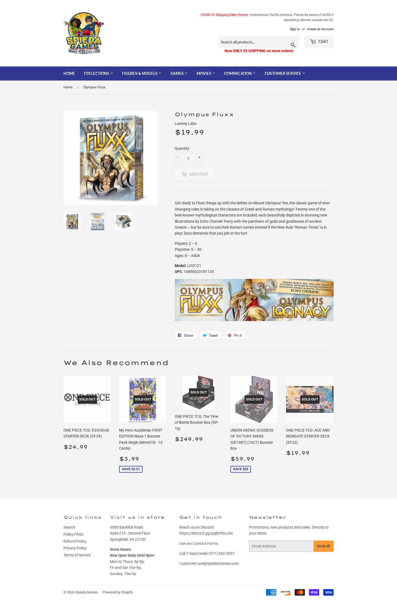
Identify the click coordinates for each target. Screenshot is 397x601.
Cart (323, 41)
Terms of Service (77, 555)
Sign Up (323, 546)
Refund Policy (74, 541)
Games (177, 73)
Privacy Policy (75, 548)
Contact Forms (205, 543)
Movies (204, 73)
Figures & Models (140, 73)
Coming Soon (238, 73)
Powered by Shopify (118, 592)
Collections (97, 73)
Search (69, 527)
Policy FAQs (73, 534)
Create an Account (320, 29)
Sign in (295, 29)
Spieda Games (86, 592)
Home (69, 73)
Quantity (182, 148)
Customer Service (283, 73)
